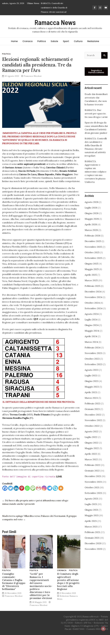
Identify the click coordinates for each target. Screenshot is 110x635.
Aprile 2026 (91, 228)
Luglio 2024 (91, 323)
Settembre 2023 (93, 368)
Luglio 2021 (91, 508)
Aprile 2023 (91, 396)
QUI (36, 323)
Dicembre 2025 (93, 245)
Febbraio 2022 (92, 469)
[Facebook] (4, 492)
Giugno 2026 (91, 217)
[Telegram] (49, 492)
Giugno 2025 (91, 267)
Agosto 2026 (91, 206)
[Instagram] (44, 492)
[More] (60, 492)
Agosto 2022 (91, 435)
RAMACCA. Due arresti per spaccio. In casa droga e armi (96, 118)
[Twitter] (10, 492)
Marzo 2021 (91, 530)
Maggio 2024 (92, 335)
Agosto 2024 (92, 318)
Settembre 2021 (93, 497)
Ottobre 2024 (92, 307)
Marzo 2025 (91, 284)
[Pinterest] (21, 492)
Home (14, 45)
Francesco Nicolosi (32, 80)
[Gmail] (38, 492)
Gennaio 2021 (92, 542)
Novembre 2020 (93, 553)
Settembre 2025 (93, 262)
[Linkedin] (16, 492)
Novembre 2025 (93, 251)
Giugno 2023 (91, 385)
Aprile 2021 (91, 525)
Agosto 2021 (91, 502)
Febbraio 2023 (92, 407)
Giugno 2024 (92, 329)
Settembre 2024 (93, 312)
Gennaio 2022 (92, 474)
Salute (54, 45)
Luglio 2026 (91, 211)
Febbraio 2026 (92, 239)
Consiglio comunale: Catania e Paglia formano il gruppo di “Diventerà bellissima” (13, 585)
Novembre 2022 (93, 424)
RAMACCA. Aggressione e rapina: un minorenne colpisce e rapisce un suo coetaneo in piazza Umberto (95, 176)
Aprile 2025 (91, 279)
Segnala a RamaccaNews (96, 75)
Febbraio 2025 (92, 290)
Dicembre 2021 (93, 480)
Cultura (78, 45)
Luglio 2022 (91, 441)
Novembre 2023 (93, 357)
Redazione (93, 45)
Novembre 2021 (93, 486)
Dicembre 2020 (93, 547)
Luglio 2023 (91, 379)
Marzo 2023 (91, 402)
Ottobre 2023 (92, 363)
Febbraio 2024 (92, 351)
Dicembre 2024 (93, 295)
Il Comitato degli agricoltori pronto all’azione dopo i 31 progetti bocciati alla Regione (68, 585)
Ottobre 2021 (92, 491)
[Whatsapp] (27, 492)
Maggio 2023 (92, 391)
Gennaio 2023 (92, 413)
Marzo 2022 (91, 463)
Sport (66, 45)
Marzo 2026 (91, 234)
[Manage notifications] (103, 628)
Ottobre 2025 (92, 256)
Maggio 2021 (92, 519)
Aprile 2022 (91, 458)
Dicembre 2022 (93, 418)
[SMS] (32, 492)
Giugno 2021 (91, 514)
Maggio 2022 (92, 452)
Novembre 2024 (93, 301)
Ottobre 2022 (92, 430)
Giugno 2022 (91, 446)
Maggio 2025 (92, 273)
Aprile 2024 (91, 340)
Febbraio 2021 (92, 536)
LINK (59, 480)
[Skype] (55, 492)
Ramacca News (55, 26)
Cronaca (27, 45)
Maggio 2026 (92, 223)
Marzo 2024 (91, 346)
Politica (41, 45)
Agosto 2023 (91, 374)
